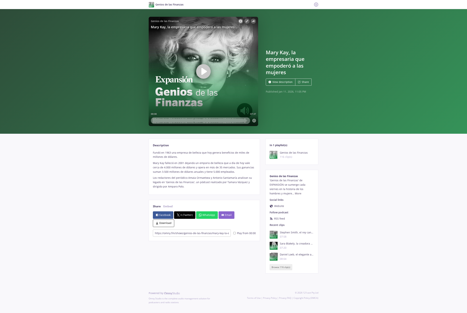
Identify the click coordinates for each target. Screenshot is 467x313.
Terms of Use (254, 298)
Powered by (156, 293)
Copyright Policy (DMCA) (306, 298)
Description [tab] (161, 145)
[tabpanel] (204, 169)
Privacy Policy (270, 298)
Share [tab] (157, 206)
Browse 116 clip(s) (281, 267)
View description (282, 82)
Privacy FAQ (285, 298)
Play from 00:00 (246, 233)
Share (305, 82)
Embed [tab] (168, 206)
